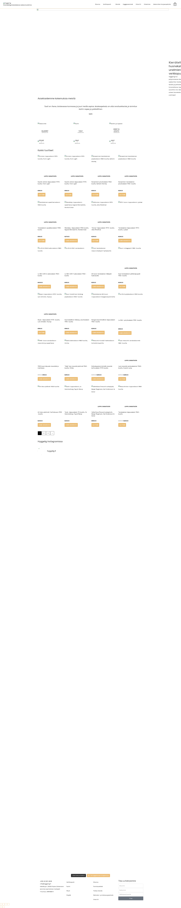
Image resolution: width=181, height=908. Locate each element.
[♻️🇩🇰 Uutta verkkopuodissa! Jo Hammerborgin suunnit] (50, 731)
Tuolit (68, 886)
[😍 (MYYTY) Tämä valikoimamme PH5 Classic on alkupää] (50, 557)
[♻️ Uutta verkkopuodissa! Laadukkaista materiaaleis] (77, 642)
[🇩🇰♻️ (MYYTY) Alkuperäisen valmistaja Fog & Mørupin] (50, 816)
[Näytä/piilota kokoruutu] (3, 904)
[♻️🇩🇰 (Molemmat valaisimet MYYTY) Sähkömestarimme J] (130, 465)
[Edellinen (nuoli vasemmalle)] (1, 907)
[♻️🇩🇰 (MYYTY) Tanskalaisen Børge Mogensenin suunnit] (77, 721)
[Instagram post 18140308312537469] (104, 524)
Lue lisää (41, 194)
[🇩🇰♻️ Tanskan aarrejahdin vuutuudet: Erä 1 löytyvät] (77, 536)
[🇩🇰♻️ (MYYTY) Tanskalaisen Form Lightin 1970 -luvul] (130, 708)
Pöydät (68, 895)
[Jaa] (6, 904)
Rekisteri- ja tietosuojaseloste (103, 895)
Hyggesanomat (128, 4)
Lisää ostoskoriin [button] (71, 240)
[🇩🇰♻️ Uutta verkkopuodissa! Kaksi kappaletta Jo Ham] (130, 826)
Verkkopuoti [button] (107, 4)
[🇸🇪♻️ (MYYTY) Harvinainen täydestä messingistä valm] (77, 490)
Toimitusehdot (98, 886)
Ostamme (147, 4)
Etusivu (97, 4)
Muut (68, 891)
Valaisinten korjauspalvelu (162, 4)
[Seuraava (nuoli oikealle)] (3, 907)
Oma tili (138, 4)
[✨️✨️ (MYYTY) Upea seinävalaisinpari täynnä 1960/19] (130, 644)
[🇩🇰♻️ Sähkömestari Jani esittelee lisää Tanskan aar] (104, 465)
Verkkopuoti (70, 882)
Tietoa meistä (97, 891)
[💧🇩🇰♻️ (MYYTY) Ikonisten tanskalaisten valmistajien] (50, 638)
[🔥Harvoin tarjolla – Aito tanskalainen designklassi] (104, 644)
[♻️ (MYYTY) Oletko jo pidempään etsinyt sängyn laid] (104, 811)
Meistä (117, 4)
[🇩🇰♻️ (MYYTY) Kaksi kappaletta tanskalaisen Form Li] (50, 484)
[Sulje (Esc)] (8, 904)
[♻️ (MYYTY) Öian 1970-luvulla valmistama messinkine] (77, 809)
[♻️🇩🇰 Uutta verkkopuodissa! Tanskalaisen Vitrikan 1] (130, 564)
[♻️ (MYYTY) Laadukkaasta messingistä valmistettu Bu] (104, 718)
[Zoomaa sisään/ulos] (1, 904)
